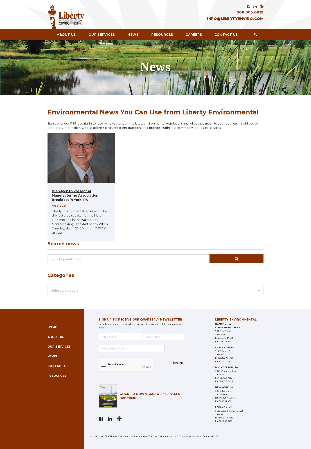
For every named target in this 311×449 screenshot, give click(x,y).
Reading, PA (223, 324)
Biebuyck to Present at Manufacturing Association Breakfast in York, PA (75, 195)
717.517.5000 (225, 361)
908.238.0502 (226, 421)
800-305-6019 (226, 381)
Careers (194, 35)
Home (52, 327)
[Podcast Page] (261, 6)
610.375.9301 (226, 341)
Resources (162, 35)
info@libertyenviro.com (235, 19)
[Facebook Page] (249, 6)
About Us (66, 35)
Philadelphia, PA (226, 367)
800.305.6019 (249, 12)
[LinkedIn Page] (255, 6)
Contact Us (226, 35)
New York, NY (224, 387)
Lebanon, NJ (223, 407)
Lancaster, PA (224, 347)
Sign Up (177, 363)
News (133, 35)
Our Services (102, 35)
